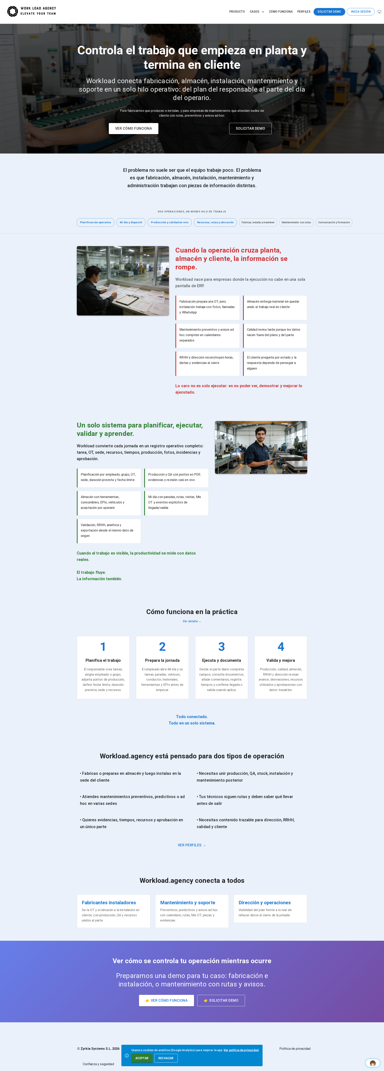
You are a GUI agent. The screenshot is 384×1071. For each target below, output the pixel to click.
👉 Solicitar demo (221, 1000)
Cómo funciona (281, 11)
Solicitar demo (329, 11)
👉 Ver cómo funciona (166, 1000)
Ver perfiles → (192, 845)
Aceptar (142, 1058)
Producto (237, 11)
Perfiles (303, 11)
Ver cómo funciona (133, 128)
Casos (254, 11)
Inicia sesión (361, 11)
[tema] (379, 12)
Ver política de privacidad (241, 1050)
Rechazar (166, 1058)
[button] (95, 222)
